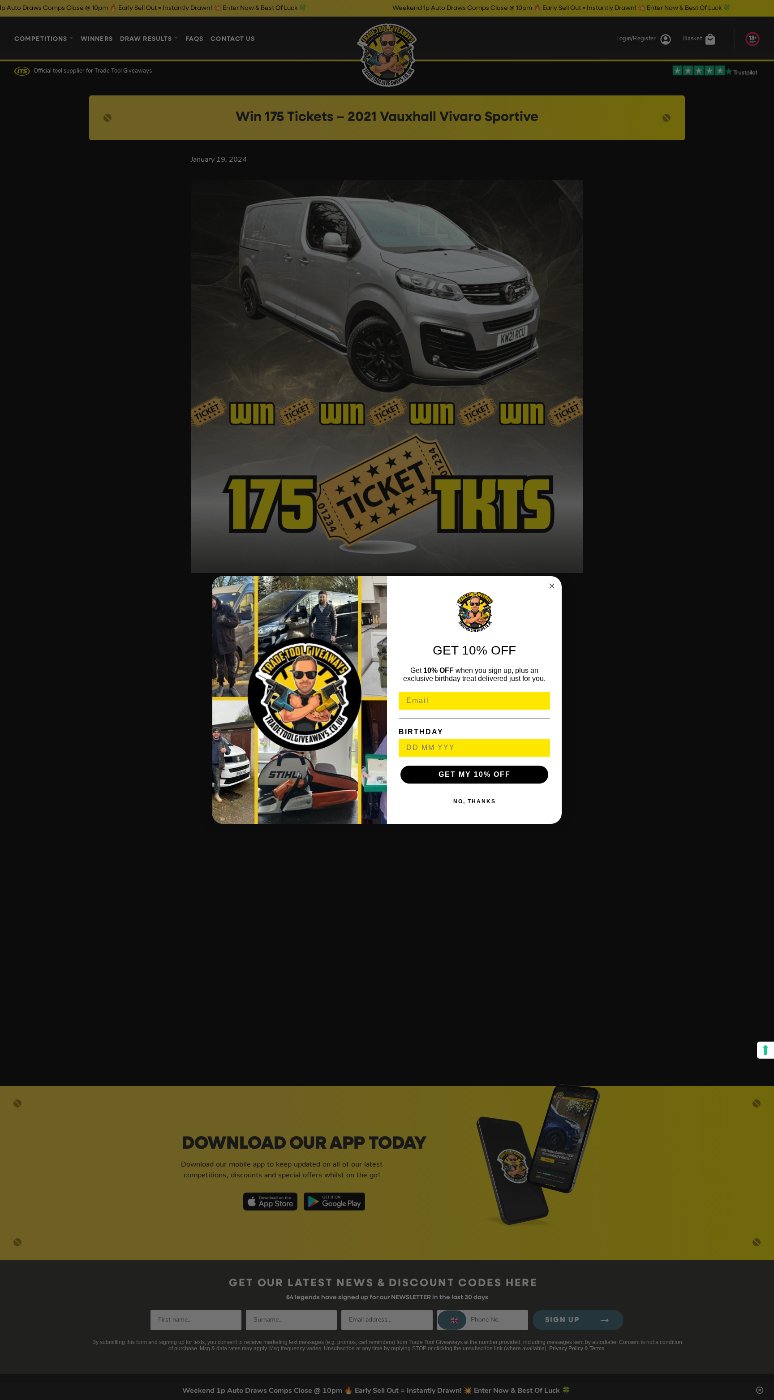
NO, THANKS (474, 801)
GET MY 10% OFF (475, 774)
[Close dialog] (551, 586)
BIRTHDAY (421, 732)
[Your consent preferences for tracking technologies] (765, 1050)
